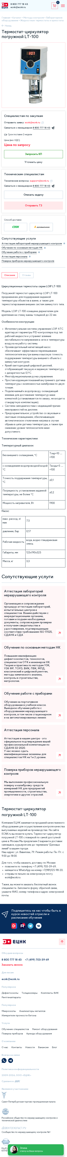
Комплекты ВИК (50, 993)
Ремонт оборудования (44, 1029)
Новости (30, 1047)
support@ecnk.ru (39, 181)
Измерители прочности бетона (19, 1015)
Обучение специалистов (15, 1029)
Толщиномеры (30, 993)
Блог (54, 1047)
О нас (5, 1047)
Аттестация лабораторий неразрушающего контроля (32, 243)
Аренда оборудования (39, 1033)
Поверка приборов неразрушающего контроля (28, 261)
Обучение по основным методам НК (22, 248)
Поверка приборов (12, 1033)
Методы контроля (33, 17)
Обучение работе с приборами (19, 252)
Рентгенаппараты (11, 997)
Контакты (16, 1047)
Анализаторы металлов (32, 1011)
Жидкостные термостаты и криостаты (42, 20)
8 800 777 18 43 (19, 4)
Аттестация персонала (14, 256)
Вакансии (43, 1047)
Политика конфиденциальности (20, 1069)
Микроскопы (9, 1011)
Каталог (16, 17)
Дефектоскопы (10, 993)
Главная (6, 17)
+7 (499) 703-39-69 (37, 959)
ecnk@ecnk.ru (18, 7)
